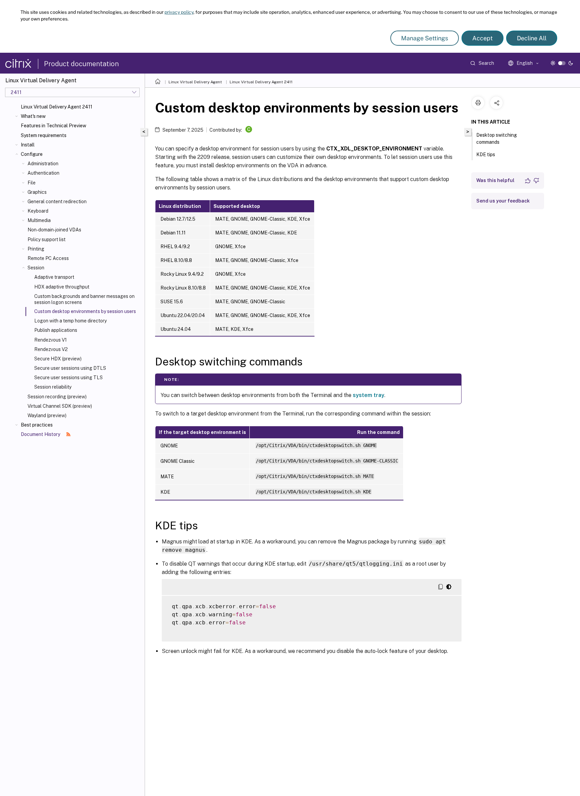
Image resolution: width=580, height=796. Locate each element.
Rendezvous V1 (50, 340)
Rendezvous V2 (51, 349)
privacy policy (178, 12)
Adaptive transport (54, 277)
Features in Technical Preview (53, 125)
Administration (43, 163)
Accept (482, 38)
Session (36, 267)
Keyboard (38, 211)
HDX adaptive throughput (61, 287)
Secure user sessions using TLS (68, 377)
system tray (368, 395)
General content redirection (57, 201)
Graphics (37, 192)
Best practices (37, 425)
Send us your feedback (503, 201)
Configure (32, 154)
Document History (41, 434)
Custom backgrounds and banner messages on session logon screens (84, 299)
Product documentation (81, 64)
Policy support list (46, 239)
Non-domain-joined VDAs (54, 229)
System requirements (43, 135)
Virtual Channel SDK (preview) (60, 406)
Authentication (43, 173)
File (32, 182)
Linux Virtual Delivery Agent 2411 (56, 106)
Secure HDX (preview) (58, 358)
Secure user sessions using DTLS (70, 368)
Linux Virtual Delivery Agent (195, 82)
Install (28, 144)
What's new (33, 116)
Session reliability (52, 387)
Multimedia (39, 220)
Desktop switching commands (496, 138)
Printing (36, 249)
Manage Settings (424, 38)
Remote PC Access (48, 258)
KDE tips (485, 154)
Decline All (531, 38)
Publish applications (55, 330)
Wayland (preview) (47, 415)
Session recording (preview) (57, 396)
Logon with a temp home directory (70, 320)
